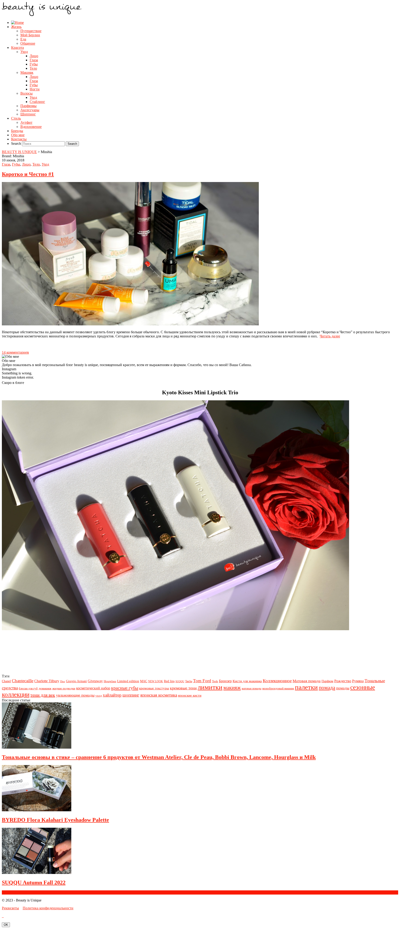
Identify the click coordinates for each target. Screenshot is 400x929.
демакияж (45, 688)
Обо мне (18, 135)
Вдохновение (31, 127)
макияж (232, 688)
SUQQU (179, 681)
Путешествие (30, 31)
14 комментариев (15, 352)
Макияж (26, 72)
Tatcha (188, 681)
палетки (306, 687)
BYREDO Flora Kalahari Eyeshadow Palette (55, 820)
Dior (62, 681)
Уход (24, 52)
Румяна (358, 681)
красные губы (124, 687)
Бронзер (225, 681)
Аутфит (26, 122)
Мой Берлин (30, 35)
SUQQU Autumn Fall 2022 (34, 883)
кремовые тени (183, 688)
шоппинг (130, 695)
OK (6, 924)
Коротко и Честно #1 (28, 174)
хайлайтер (112, 695)
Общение (27, 43)
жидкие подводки (63, 688)
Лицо (34, 56)
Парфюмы (28, 106)
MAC (143, 681)
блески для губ (28, 688)
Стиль (16, 118)
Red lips (169, 681)
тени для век (42, 695)
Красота (17, 47)
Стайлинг (37, 102)
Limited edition (128, 681)
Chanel (6, 681)
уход (98, 695)
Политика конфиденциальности (48, 908)
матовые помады (251, 688)
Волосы (26, 93)
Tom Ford (202, 680)
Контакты (19, 139)
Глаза (34, 60)
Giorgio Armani (76, 681)
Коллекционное (277, 680)
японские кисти (189, 695)
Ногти (35, 89)
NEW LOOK (155, 681)
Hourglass (110, 681)
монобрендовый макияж (278, 688)
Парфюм (327, 681)
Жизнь (16, 27)
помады (342, 688)
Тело (33, 68)
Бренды (17, 131)
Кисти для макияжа (247, 681)
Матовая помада (307, 681)
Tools (215, 681)
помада (327, 688)
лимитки (210, 687)
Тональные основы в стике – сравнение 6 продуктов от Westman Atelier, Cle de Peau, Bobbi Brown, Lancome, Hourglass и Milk (159, 757)
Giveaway (95, 681)
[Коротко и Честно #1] (130, 324)
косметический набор (93, 688)
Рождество (342, 681)
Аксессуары (29, 110)
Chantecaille (22, 680)
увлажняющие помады (75, 695)
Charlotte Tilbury (46, 681)
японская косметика (158, 695)
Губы (34, 64)
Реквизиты (10, 908)
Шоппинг (28, 114)
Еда (23, 39)
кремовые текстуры (154, 688)
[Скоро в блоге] (175, 629)
